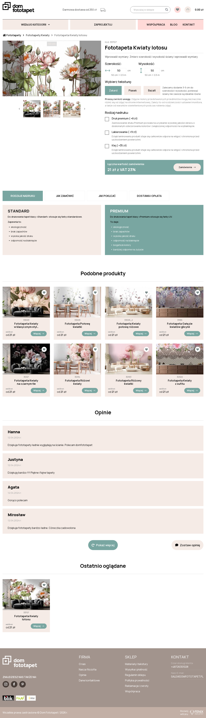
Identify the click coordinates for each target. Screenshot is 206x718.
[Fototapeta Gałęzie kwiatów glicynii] (179, 302)
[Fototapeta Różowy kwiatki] (128, 359)
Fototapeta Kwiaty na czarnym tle (26, 382)
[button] (19, 108)
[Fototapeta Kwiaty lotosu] (26, 594)
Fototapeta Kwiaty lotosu (26, 618)
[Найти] (166, 9)
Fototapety (13, 35)
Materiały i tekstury (136, 664)
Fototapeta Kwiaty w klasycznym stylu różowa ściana (26, 325)
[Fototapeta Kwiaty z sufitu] (179, 359)
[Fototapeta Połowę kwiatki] (77, 302)
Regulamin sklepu (135, 675)
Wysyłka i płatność (136, 669)
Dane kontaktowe (89, 680)
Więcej (37, 333)
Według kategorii (33, 24)
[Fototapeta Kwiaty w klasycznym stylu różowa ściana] (26, 302)
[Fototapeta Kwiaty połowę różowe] (128, 302)
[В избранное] (177, 9)
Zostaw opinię (190, 545)
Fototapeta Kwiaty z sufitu (180, 382)
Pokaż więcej (105, 545)
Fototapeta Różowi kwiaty (77, 382)
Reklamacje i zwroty (136, 686)
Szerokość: (113, 63)
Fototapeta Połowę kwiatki (77, 325)
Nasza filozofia (87, 669)
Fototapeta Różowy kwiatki (128, 382)
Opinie (82, 675)
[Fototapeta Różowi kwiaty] (77, 359)
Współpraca (132, 691)
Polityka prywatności (137, 680)
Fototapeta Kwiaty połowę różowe (128, 325)
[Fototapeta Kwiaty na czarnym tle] (26, 359)
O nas (82, 664)
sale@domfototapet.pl (187, 676)
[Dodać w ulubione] (44, 292)
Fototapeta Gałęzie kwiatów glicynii (179, 325)
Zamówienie (185, 167)
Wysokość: (146, 63)
